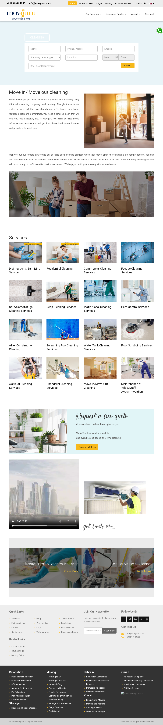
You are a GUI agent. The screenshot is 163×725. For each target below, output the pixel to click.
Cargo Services (56, 707)
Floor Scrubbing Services (137, 345)
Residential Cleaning (59, 268)
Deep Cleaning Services (61, 307)
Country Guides (18, 646)
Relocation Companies (96, 677)
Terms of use (67, 618)
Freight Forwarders (57, 692)
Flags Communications (143, 721)
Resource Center (115, 14)
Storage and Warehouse (60, 703)
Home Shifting (55, 684)
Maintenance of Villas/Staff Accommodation (132, 387)
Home (72, 3)
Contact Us (16, 632)
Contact (149, 14)
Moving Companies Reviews (118, 3)
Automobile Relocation (21, 688)
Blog (38, 618)
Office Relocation (19, 684)
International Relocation (22, 677)
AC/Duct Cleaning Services (20, 385)
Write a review (42, 632)
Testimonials (42, 623)
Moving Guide (17, 655)
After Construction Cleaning (21, 347)
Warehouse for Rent (95, 691)
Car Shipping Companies (60, 696)
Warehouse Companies (134, 684)
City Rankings (17, 651)
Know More (71, 571)
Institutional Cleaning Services (97, 308)
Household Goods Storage (23, 708)
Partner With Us (86, 3)
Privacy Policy (67, 627)
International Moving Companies (138, 680)
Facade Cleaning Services (131, 270)
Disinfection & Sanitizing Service (24, 270)
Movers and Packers (95, 704)
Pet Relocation (18, 692)
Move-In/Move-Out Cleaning (96, 385)
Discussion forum (69, 632)
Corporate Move (18, 699)
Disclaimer (66, 623)
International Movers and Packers (97, 682)
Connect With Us (87, 447)
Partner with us (18, 623)
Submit (128, 65)
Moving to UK (55, 677)
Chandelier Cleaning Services (59, 385)
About (134, 14)
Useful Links (140, 3)
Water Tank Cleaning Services (97, 347)
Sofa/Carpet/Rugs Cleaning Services (21, 308)
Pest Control (54, 711)
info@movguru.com (39, 3)
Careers (14, 627)
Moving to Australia (58, 680)
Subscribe (109, 630)
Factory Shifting (56, 699)
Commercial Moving (58, 688)
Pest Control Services (135, 307)
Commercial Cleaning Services (97, 270)
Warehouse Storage (95, 711)
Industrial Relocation (20, 696)
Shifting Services (94, 707)
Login (99, 3)
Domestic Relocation (21, 680)
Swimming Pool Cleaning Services (62, 347)
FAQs (38, 627)
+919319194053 (16, 3)
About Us (15, 618)
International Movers (95, 700)
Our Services (92, 14)
